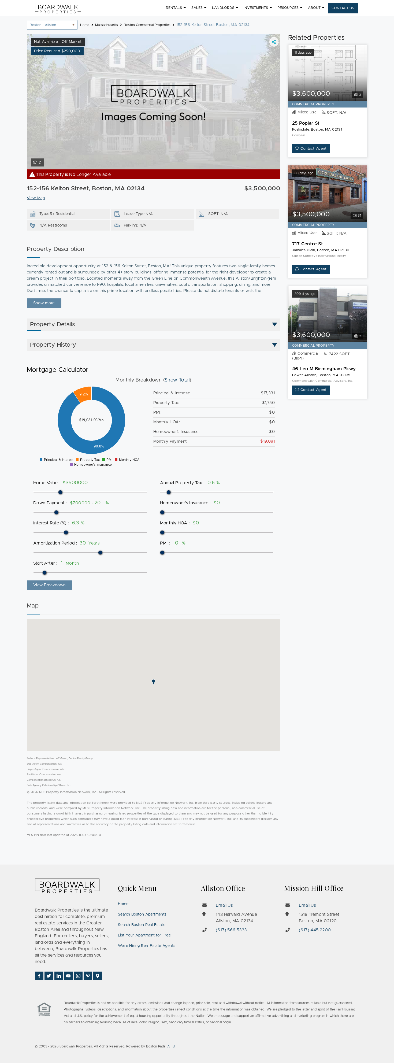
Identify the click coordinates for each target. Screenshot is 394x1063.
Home (123, 904)
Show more (44, 303)
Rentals (174, 8)
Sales (197, 8)
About (314, 8)
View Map (36, 198)
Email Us (224, 905)
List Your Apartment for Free (144, 935)
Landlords (223, 8)
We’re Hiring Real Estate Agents (146, 946)
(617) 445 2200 (315, 930)
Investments (256, 8)
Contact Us (343, 8)
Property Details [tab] (52, 325)
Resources (288, 8)
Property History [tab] (53, 345)
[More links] (273, 42)
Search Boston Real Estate (141, 925)
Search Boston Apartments (142, 914)
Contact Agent (313, 148)
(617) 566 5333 (231, 930)
